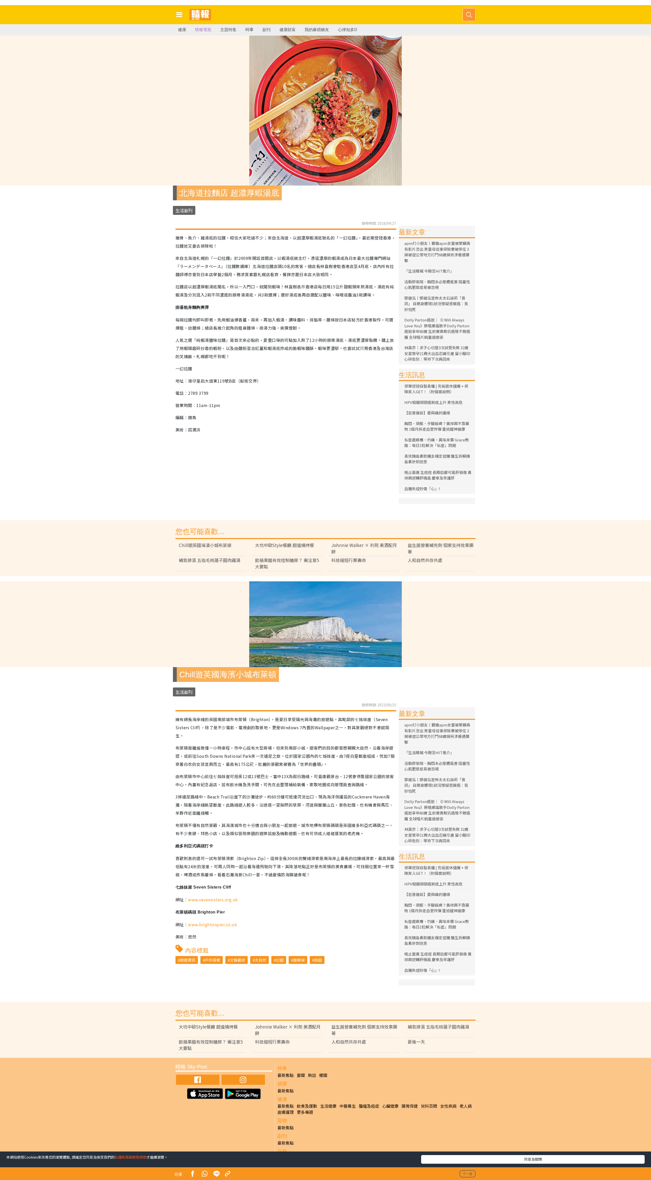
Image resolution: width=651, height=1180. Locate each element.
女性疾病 (448, 1106)
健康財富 (287, 29)
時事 (249, 29)
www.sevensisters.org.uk (213, 899)
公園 (280, 960)
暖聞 (323, 1075)
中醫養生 (347, 1106)
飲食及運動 (307, 1106)
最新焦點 (285, 1075)
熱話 (312, 1075)
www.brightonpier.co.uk (212, 924)
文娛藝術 (237, 960)
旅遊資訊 (187, 960)
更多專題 (305, 1112)
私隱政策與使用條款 (130, 1157)
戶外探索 (212, 960)
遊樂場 (299, 960)
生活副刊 (184, 210)
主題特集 (228, 29)
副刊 (266, 29)
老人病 (466, 1106)
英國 (318, 960)
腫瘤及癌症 (369, 1106)
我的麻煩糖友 (317, 29)
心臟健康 (390, 1106)
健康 (182, 29)
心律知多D (347, 29)
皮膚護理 (285, 1112)
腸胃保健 (410, 1106)
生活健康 (328, 1106)
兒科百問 (429, 1106)
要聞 (301, 1075)
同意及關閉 (533, 1159)
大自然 (260, 960)
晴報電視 (203, 29)
